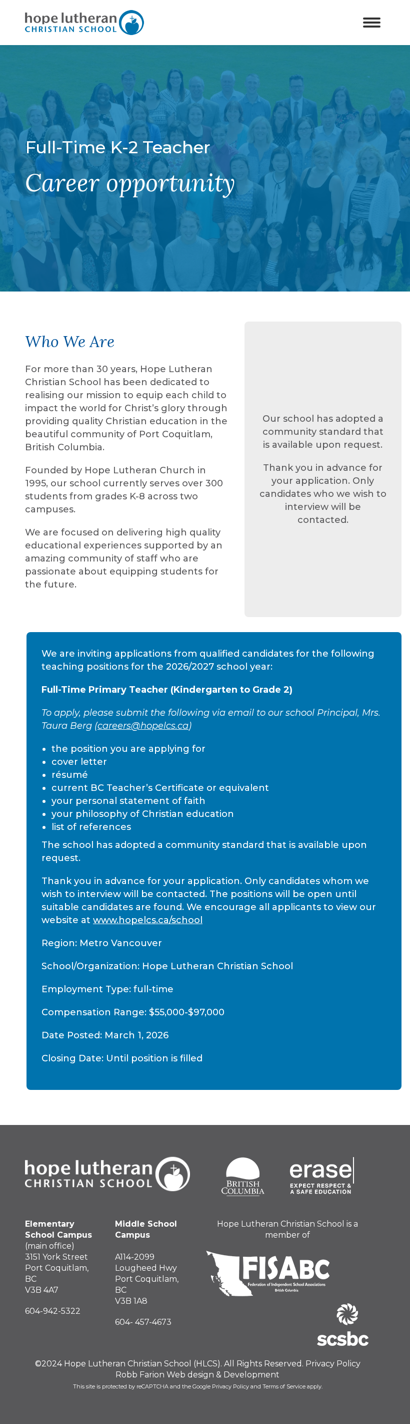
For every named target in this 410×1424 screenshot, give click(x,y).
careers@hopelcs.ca (143, 725)
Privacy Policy (333, 1363)
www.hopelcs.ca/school (147, 920)
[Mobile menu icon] (371, 23)
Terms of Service (284, 1386)
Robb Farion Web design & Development (198, 1374)
